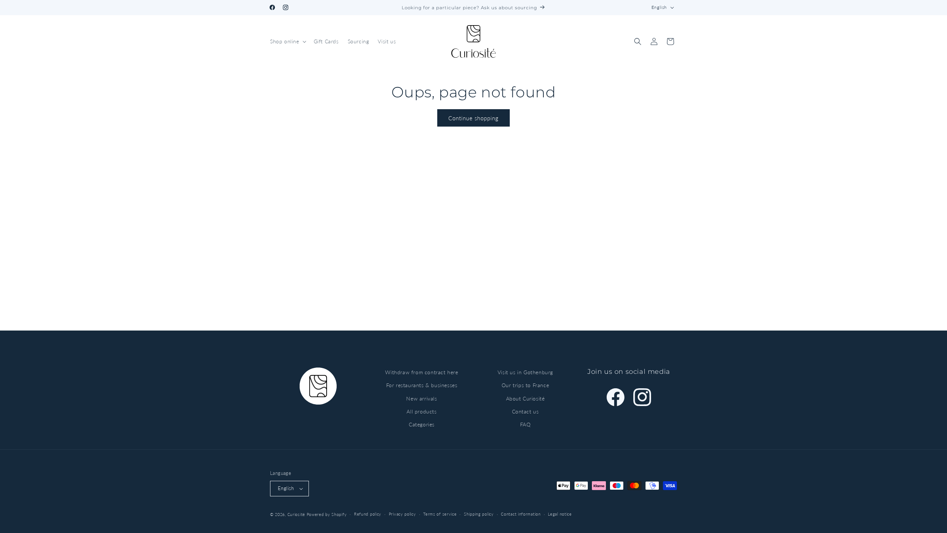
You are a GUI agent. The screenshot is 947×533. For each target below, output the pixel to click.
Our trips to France (525, 385)
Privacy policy (402, 514)
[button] (287, 41)
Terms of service (439, 514)
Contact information (520, 514)
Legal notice (560, 514)
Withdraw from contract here (421, 372)
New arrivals (421, 398)
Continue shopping (473, 118)
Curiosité (296, 514)
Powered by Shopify (327, 514)
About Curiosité (525, 398)
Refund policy (367, 514)
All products (422, 411)
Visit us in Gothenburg (525, 372)
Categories (422, 424)
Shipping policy (479, 514)
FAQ (525, 424)
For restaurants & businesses (422, 385)
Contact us (525, 411)
